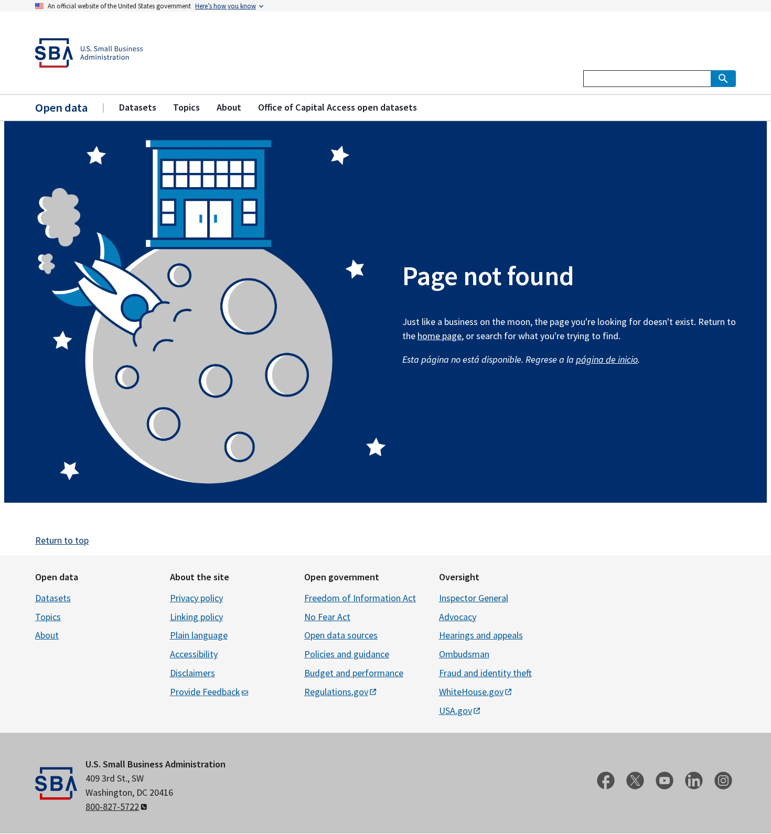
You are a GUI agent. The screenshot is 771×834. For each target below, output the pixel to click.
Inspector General (473, 598)
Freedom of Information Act (360, 598)
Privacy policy (196, 598)
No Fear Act (327, 617)
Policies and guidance (346, 654)
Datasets (53, 598)
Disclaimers (192, 673)
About (47, 635)
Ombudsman (464, 654)
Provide (205, 692)
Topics (48, 617)
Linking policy (196, 617)
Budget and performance (353, 673)
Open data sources (341, 635)
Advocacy (457, 617)
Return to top (62, 540)
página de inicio (607, 359)
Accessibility (194, 654)
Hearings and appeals (481, 635)
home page (439, 336)
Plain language (199, 635)
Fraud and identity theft (485, 673)
